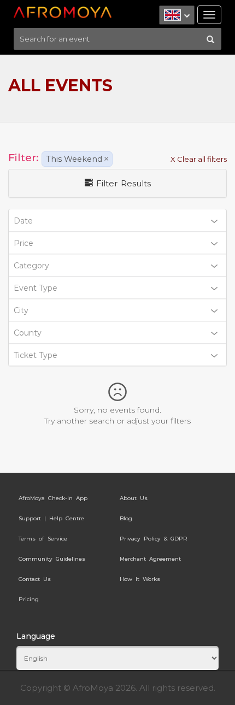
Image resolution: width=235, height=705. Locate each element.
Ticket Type (35, 355)
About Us (134, 498)
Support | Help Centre (51, 518)
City (21, 310)
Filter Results (122, 183)
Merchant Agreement (150, 558)
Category (31, 266)
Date (23, 221)
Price (23, 243)
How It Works (140, 579)
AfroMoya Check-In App (53, 498)
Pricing (29, 599)
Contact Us (35, 579)
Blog (126, 518)
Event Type (35, 288)
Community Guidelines (52, 558)
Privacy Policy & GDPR (153, 538)
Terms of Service (43, 538)
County (28, 333)
